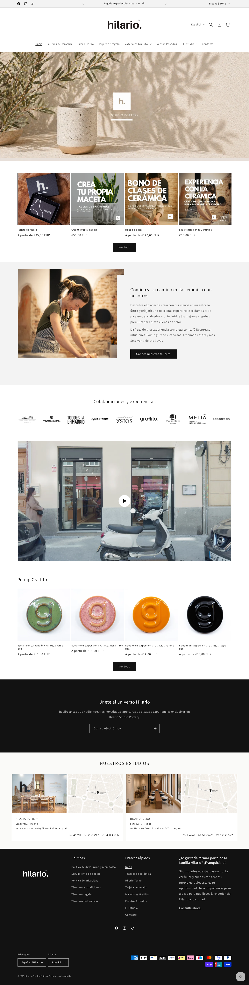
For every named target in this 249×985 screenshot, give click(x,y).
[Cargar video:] (124, 501)
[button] (137, 44)
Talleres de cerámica (138, 873)
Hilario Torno (133, 880)
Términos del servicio (84, 901)
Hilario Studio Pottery (37, 976)
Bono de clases (133, 229)
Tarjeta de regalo (27, 229)
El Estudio (131, 908)
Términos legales (82, 894)
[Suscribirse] (155, 728)
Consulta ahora (190, 908)
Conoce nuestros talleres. (153, 354)
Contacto (131, 914)
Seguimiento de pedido (86, 873)
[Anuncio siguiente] (166, 3)
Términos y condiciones (86, 887)
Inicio (128, 867)
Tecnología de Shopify (60, 976)
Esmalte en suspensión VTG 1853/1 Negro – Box (203, 647)
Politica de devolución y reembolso (93, 867)
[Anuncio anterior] (83, 3)
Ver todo (124, 247)
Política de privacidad (84, 880)
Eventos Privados (136, 901)
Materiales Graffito (137, 894)
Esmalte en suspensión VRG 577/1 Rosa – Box (97, 645)
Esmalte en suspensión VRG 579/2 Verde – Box (41, 647)
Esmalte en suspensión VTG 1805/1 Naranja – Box (151, 647)
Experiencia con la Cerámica (195, 229)
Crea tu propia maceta (84, 229)
